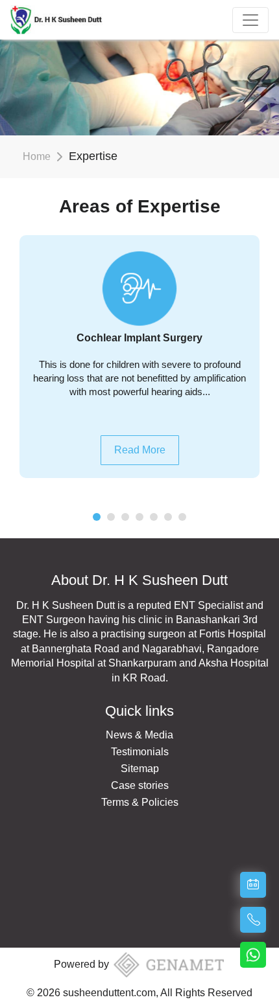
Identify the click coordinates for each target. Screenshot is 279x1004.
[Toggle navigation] (250, 20)
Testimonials (140, 751)
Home (37, 156)
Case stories (140, 785)
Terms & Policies (139, 802)
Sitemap (140, 768)
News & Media (139, 734)
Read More (139, 449)
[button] (97, 517)
